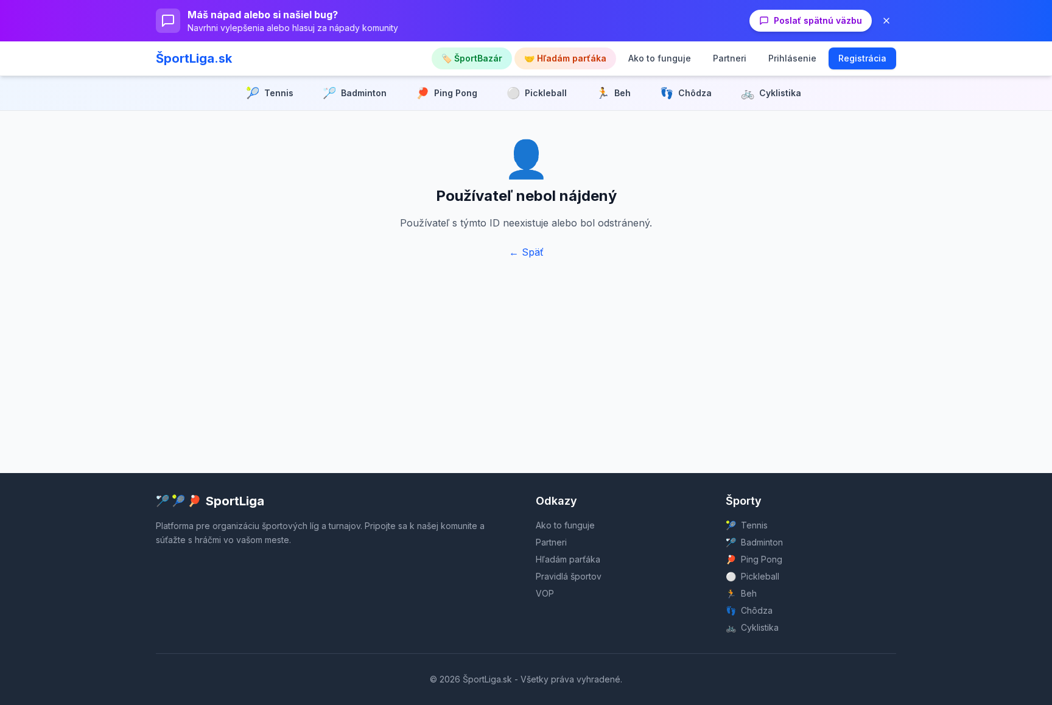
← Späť (526, 252)
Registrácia (862, 58)
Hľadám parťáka (568, 559)
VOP (545, 593)
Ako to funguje (659, 58)
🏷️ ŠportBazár (471, 58)
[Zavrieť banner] (886, 20)
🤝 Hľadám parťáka (565, 58)
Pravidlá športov (568, 576)
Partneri (729, 58)
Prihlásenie (792, 58)
